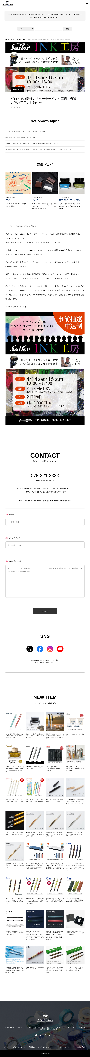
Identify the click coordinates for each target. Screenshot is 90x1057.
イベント (58, 1047)
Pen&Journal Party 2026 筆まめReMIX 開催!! (16, 205)
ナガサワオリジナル (18, 1047)
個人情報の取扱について (48, 1029)
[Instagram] (36, 1035)
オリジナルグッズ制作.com (34, 1027)
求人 (74, 1027)
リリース (35, 200)
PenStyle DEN (17, 89)
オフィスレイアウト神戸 (13, 1027)
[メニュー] (86, 3)
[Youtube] (49, 1035)
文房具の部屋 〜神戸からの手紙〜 (70, 200)
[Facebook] (45, 1035)
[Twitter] (41, 1035)
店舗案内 (32, 1047)
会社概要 (82, 1027)
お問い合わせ (81, 1047)
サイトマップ (69, 1047)
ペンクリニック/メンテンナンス (58, 1027)
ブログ (7, 200)
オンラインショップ (45, 1047)
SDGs (35, 1029)
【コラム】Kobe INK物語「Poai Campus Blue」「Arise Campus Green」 (69, 206)
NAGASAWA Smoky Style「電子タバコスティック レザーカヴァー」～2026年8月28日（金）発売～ (44, 206)
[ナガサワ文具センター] (45, 1018)
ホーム (6, 1047)
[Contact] (54, 1035)
